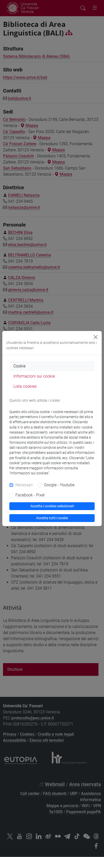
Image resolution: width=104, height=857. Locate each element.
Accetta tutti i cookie (52, 518)
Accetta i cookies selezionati (52, 506)
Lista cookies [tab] (25, 386)
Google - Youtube (59, 484)
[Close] (96, 337)
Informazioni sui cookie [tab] (34, 376)
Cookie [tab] (19, 366)
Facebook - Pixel (30, 495)
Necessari (24, 484)
